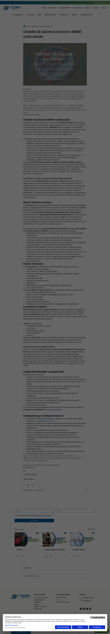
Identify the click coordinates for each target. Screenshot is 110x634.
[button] (76, 292)
